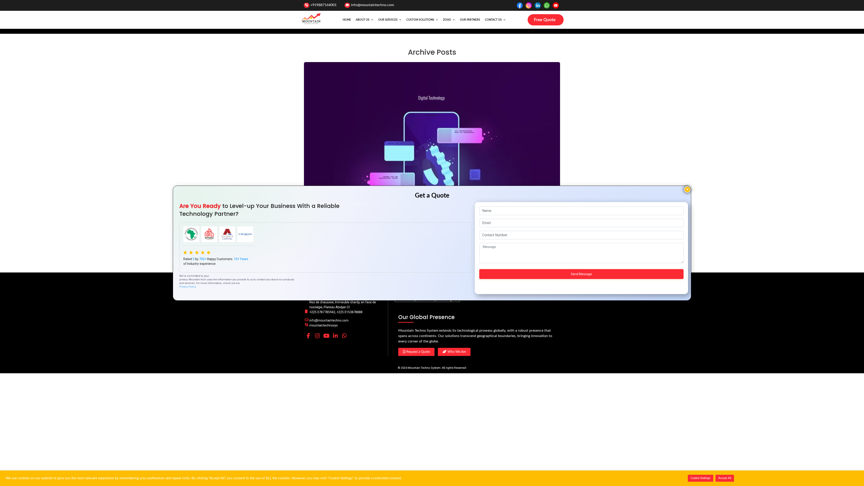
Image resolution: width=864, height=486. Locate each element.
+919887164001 (323, 5)
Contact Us (493, 19)
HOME (347, 19)
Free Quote (545, 20)
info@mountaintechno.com (372, 5)
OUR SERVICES (388, 19)
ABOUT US (362, 19)
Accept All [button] (724, 478)
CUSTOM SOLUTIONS (420, 19)
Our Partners (470, 19)
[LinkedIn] (335, 336)
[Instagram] (317, 336)
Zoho (447, 19)
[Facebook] (308, 336)
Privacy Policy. (187, 286)
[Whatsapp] (344, 336)
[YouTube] (326, 336)
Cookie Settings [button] (701, 478)
